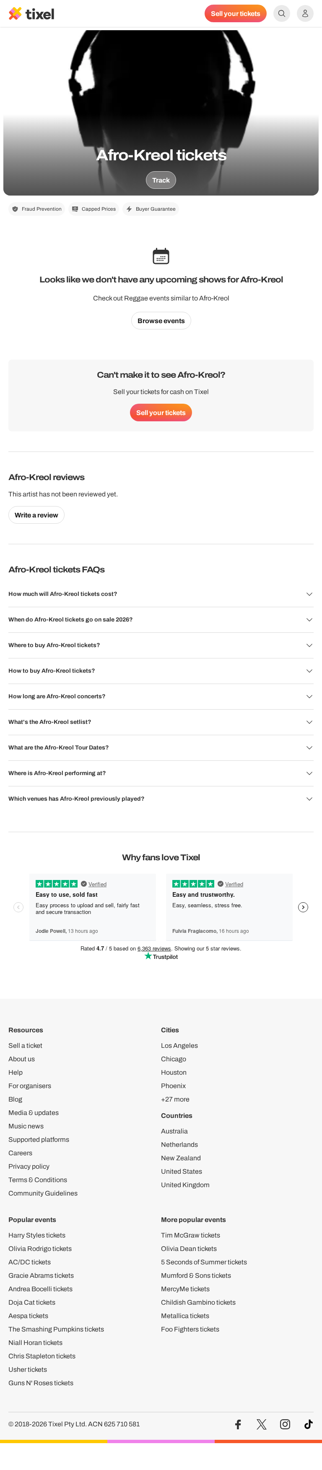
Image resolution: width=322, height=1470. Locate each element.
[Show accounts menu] (305, 13)
